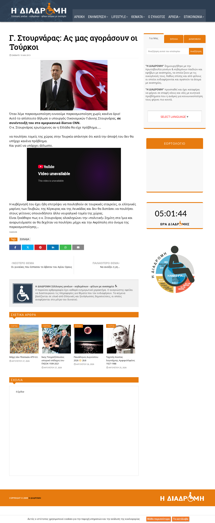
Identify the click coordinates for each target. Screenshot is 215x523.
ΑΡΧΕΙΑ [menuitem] (173, 17)
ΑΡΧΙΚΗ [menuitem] (79, 17)
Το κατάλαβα (180, 519)
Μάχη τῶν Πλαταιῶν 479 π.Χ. (23, 357)
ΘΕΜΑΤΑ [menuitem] (137, 17)
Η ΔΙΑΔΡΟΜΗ (35, 498)
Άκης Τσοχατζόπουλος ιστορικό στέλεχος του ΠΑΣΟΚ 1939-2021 (52, 360)
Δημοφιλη (195, 38)
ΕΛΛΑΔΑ (24, 239)
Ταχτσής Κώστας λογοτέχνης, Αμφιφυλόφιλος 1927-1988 (120, 360)
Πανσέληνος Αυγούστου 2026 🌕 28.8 (86, 358)
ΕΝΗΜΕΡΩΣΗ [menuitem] (97, 17)
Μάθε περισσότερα (158, 519)
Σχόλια (174, 38)
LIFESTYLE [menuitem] (118, 17)
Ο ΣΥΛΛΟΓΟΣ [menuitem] (156, 17)
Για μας (153, 38)
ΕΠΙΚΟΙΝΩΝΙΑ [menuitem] (193, 17)
